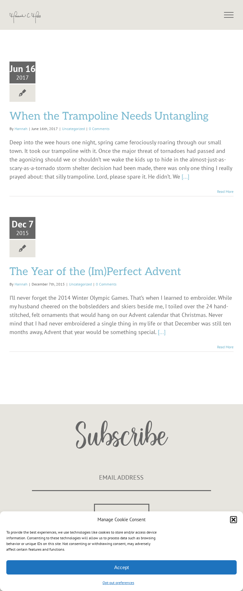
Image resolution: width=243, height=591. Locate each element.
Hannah (21, 128)
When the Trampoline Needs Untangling (109, 116)
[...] (185, 176)
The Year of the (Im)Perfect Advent (95, 271)
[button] (233, 519)
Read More (225, 191)
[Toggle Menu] (229, 15)
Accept (121, 567)
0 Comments (99, 128)
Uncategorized (73, 128)
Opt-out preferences (118, 582)
